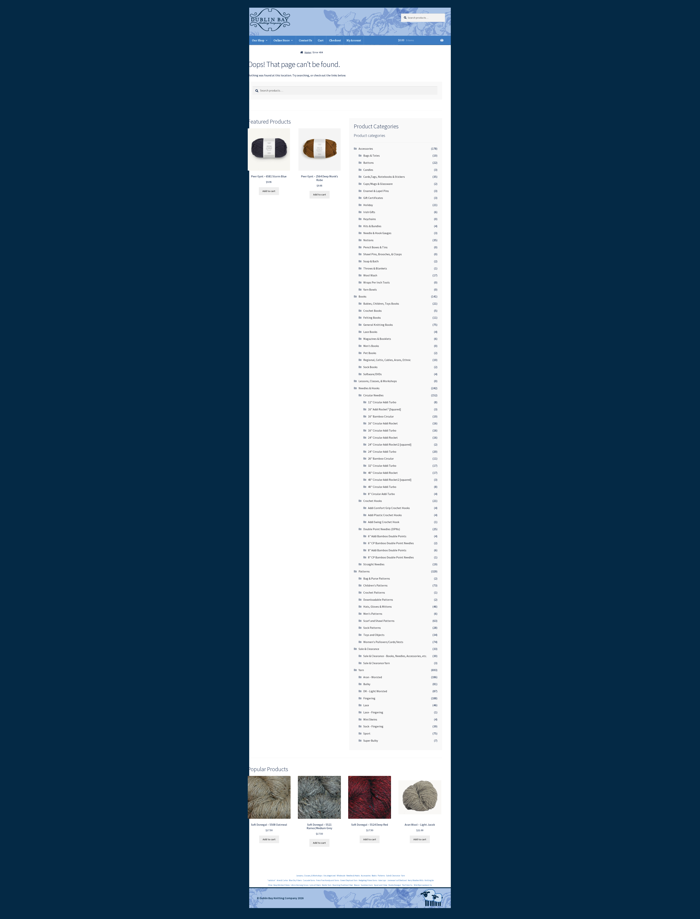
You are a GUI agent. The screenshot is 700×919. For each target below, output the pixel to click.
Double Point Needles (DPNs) (381, 529)
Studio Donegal (394, 885)
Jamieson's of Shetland (397, 880)
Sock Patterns (372, 627)
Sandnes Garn (367, 885)
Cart (320, 40)
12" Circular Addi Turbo (382, 402)
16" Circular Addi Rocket (383, 423)
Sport (366, 733)
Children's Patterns (375, 585)
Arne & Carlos (282, 880)
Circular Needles (373, 395)
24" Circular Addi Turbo (382, 451)
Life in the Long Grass (299, 885)
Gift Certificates (373, 198)
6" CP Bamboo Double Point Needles (391, 543)
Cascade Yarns (309, 880)
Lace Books (370, 332)
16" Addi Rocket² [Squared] (384, 409)
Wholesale (341, 875)
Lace (366, 705)
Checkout (335, 40)
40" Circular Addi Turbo (382, 487)
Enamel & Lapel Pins (376, 191)
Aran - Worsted (372, 677)
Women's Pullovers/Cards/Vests (383, 642)
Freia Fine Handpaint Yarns (327, 880)
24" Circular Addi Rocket (383, 437)
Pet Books (369, 353)
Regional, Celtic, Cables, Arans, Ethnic (387, 360)
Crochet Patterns (374, 592)
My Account (354, 40)
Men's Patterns (372, 613)
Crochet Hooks (372, 501)
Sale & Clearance (369, 649)
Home (308, 52)
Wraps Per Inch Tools (376, 282)
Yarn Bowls (370, 289)
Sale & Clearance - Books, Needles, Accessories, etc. (395, 656)
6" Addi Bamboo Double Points (387, 536)
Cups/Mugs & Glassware (378, 184)
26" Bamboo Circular (381, 458)
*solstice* (271, 880)
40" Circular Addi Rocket (383, 473)
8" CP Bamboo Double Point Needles (391, 557)
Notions (368, 240)
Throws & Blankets (375, 268)
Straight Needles (373, 564)
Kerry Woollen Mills (415, 880)
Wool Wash (370, 275)
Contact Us (305, 40)
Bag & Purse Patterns (376, 578)
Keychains (369, 219)
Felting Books (372, 317)
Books (362, 296)
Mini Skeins (370, 719)
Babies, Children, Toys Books (381, 303)
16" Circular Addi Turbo (382, 430)
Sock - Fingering (373, 726)
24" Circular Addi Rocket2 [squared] (389, 444)
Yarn (361, 670)
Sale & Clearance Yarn (376, 663)
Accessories (366, 148)
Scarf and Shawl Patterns (378, 621)
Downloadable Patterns (378, 599)
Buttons (368, 162)
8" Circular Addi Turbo (381, 494)
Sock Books (370, 367)
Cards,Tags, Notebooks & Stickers (384, 176)
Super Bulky (370, 740)
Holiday (368, 205)
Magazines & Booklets (377, 339)
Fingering (369, 698)
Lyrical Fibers (315, 885)
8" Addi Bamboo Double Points (387, 550)
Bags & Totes (371, 155)
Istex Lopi (382, 880)
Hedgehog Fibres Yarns (368, 880)
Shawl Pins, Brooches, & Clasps (382, 254)
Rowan (357, 885)
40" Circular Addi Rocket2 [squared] (389, 479)
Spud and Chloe (380, 885)
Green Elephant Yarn (348, 880)
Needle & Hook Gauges (377, 233)
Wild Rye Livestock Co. (423, 885)
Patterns (364, 571)
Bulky (366, 684)
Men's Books (371, 346)
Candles (368, 170)
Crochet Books (372, 310)
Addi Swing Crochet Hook (383, 522)
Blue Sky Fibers (295, 880)
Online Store (281, 40)
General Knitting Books (378, 325)
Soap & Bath (371, 261)
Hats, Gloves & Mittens (377, 606)
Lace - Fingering (373, 712)
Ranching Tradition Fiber (342, 885)
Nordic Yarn (326, 885)
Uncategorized (329, 875)
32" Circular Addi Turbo (382, 465)
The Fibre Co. (407, 885)
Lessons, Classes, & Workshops (378, 381)
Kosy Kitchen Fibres (281, 885)
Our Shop (258, 40)
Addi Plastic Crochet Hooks (385, 515)
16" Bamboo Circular (381, 416)
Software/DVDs (372, 374)
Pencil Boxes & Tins (375, 247)
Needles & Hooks (369, 388)
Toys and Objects (373, 635)
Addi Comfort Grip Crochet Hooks (389, 508)
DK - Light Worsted (375, 691)
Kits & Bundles (372, 226)
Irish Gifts (369, 212)
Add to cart (268, 191)
